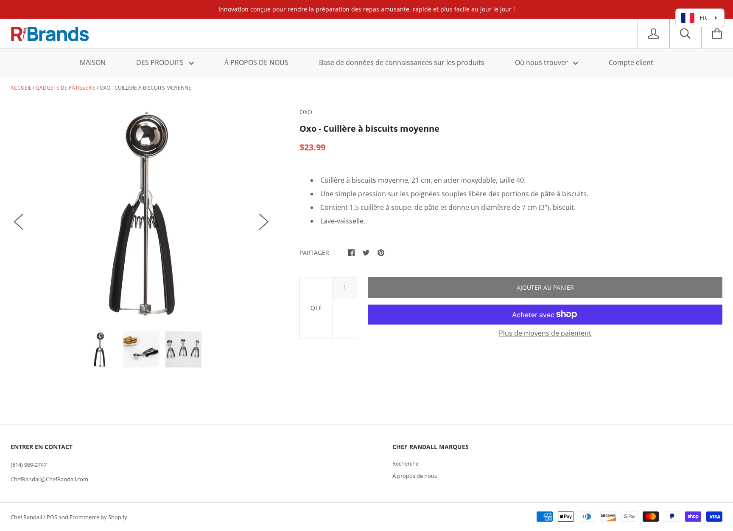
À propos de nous (414, 476)
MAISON (93, 62)
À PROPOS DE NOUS (256, 62)
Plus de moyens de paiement (545, 333)
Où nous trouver (542, 62)
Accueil (21, 87)
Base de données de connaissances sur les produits (401, 62)
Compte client (631, 62)
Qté (316, 308)
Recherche (405, 463)
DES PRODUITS (160, 62)
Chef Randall (27, 517)
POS (52, 517)
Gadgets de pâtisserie (65, 87)
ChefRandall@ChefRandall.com (49, 479)
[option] (141, 213)
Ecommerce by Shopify (98, 517)
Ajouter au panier (545, 287)
